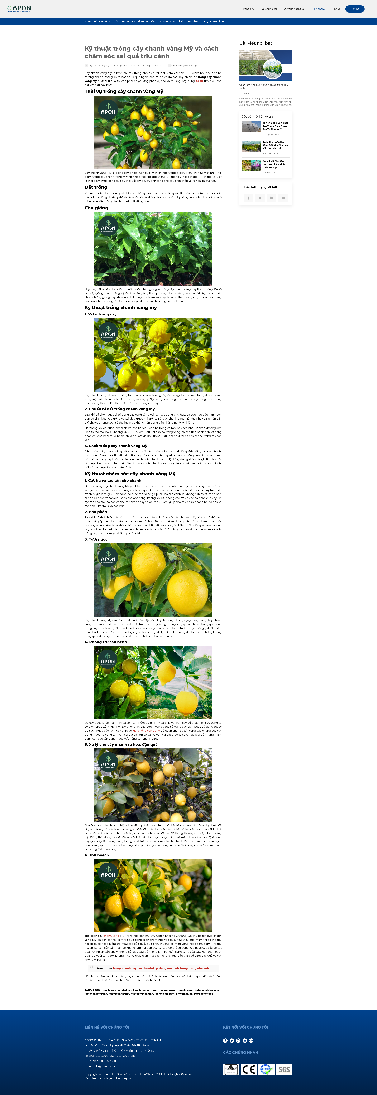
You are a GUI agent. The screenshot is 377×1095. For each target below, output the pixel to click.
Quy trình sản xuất (295, 9)
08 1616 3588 (107, 1061)
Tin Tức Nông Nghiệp (123, 21)
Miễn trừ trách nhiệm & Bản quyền (108, 1078)
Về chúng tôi (269, 9)
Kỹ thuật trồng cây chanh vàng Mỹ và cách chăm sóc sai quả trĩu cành (181, 21)
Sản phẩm (319, 9)
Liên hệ (355, 9)
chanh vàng (111, 935)
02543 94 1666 (105, 1055)
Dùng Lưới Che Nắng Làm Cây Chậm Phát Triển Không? (273, 164)
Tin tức (336, 9)
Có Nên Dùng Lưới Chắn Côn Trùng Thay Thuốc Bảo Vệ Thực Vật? (275, 126)
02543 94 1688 (126, 1055)
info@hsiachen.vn (105, 1066)
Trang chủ (249, 9)
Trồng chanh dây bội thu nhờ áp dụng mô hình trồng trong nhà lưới (161, 968)
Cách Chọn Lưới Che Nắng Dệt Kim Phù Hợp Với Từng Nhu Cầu (275, 145)
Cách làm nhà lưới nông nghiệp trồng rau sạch (263, 86)
